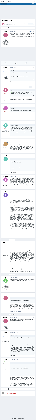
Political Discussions (12, 24)
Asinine (6, 23)
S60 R (5, 332)
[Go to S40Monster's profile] (5, 108)
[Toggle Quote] (11, 70)
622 (6, 130)
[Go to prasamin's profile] (5, 321)
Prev (4, 27)
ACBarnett (5, 242)
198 (5, 113)
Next (12, 27)
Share (26, 23)
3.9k (6, 76)
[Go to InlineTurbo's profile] (5, 195)
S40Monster (5, 104)
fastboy (5, 140)
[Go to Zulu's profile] (5, 280)
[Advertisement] (18, 12)
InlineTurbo (5, 191)
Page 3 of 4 (17, 27)
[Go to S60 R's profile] (5, 336)
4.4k (6, 285)
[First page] (2, 27)
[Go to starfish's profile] (5, 298)
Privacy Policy (14, 418)
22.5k (6, 326)
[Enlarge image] (12, 92)
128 (5, 340)
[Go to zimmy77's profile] (5, 125)
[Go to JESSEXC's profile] (5, 71)
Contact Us (19, 418)
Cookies (22, 418)
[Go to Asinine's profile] (3, 24)
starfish (5, 294)
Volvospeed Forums (6, 1)
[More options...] (34, 31)
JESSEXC (5, 67)
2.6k (6, 39)
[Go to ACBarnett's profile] (5, 246)
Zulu (5, 277)
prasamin (5, 317)
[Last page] (14, 27)
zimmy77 (5, 122)
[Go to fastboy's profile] (5, 144)
